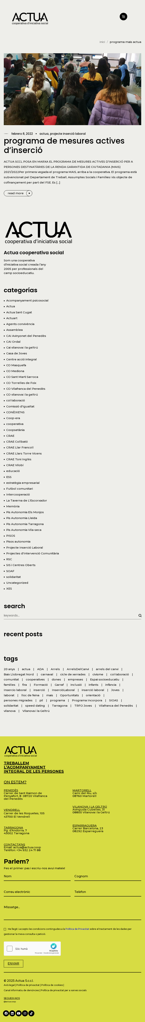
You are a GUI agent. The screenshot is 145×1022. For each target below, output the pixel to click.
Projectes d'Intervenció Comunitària (32, 553)
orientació (93, 695)
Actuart (11, 318)
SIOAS (113, 700)
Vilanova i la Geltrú (36, 711)
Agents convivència (20, 324)
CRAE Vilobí (15, 465)
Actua (44, 133)
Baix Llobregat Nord (19, 674)
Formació (41, 684)
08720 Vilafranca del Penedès (25, 797)
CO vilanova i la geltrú (22, 394)
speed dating (35, 705)
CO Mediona (15, 371)
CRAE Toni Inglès (18, 459)
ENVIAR (13, 963)
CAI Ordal (13, 341)
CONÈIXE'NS (15, 412)
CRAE (10, 436)
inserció (39, 690)
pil (41, 700)
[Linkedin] (12, 1013)
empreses (75, 679)
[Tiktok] (31, 1013)
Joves (115, 690)
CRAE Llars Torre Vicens (24, 453)
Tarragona (59, 705)
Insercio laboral (15, 690)
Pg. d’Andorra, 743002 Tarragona (16, 830)
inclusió (76, 684)
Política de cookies (52, 985)
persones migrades (18, 700)
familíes (9, 684)
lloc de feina (30, 695)
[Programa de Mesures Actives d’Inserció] (72, 89)
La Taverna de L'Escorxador (26, 500)
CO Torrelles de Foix (21, 383)
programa (57, 700)
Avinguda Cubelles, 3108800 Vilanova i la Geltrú (91, 809)
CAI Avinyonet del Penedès (26, 336)
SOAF (10, 571)
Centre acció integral (21, 359)
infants (93, 684)
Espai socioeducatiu (104, 679)
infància (110, 684)
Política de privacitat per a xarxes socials (63, 990)
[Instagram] (25, 1013)
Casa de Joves (16, 353)
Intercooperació (18, 494)
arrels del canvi (107, 669)
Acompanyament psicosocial (27, 300)
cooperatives (35, 679)
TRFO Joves (83, 705)
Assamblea (14, 330)
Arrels (55, 669)
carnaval (47, 674)
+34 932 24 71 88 (28, 850)
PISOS (10, 535)
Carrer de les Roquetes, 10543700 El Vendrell (24, 813)
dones (56, 679)
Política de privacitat (28, 985)
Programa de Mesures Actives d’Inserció (64, 145)
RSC (9, 559)
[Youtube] (19, 1013)
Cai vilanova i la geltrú (22, 347)
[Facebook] (6, 1013)
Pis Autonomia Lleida (21, 518)
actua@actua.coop (27, 847)
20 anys (9, 669)
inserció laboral (93, 690)
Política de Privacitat (77, 929)
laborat (9, 695)
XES (9, 588)
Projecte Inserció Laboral (68, 133)
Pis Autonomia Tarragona (25, 524)
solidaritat (13, 577)
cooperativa (14, 424)
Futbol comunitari (19, 488)
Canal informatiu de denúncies (21, 990)
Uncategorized (17, 582)
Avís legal (9, 985)
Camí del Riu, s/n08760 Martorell (84, 793)
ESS (9, 477)
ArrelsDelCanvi (78, 669)
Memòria (12, 506)
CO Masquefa (16, 365)
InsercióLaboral (63, 690)
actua (26, 669)
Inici (102, 42)
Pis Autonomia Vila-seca (23, 530)
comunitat (11, 679)
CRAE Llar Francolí (20, 447)
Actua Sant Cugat (19, 312)
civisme (98, 674)
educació (13, 471)
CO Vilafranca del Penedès (25, 388)
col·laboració (15, 400)
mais (49, 695)
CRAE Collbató (17, 441)
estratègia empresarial (23, 483)
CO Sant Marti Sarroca (22, 377)
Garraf (59, 684)
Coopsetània (15, 430)
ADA (40, 669)
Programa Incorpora (87, 700)
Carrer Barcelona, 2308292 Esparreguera (87, 828)
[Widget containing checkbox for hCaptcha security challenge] (32, 948)
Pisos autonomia (18, 541)
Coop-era (13, 418)
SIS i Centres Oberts (20, 565)
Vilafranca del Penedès (116, 705)
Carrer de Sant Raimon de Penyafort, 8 (23, 793)
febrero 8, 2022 (22, 133)
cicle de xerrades (73, 674)
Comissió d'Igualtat (20, 406)
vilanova (9, 711)
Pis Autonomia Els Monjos (25, 512)
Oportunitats (69, 695)
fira (24, 684)
